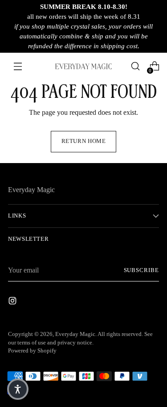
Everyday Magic (75, 334)
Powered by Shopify (32, 351)
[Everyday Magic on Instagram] (13, 302)
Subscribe (141, 270)
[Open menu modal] (17, 66)
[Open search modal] (135, 66)
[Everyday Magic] (84, 66)
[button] (18, 389)
